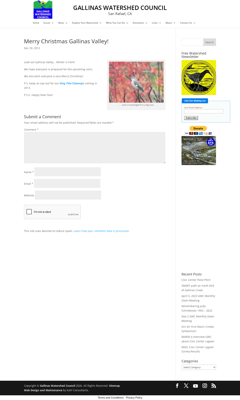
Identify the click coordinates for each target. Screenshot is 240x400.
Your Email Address (193, 108)
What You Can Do (115, 23)
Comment (31, 129)
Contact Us (186, 23)
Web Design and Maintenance (43, 390)
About (169, 23)
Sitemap (114, 385)
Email (28, 183)
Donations (138, 23)
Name (29, 172)
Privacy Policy (134, 397)
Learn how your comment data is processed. (101, 231)
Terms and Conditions (111, 397)
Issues (46, 23)
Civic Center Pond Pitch (196, 280)
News (61, 23)
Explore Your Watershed (85, 23)
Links (155, 23)
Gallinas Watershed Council (57, 385)
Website (29, 195)
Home (36, 23)
